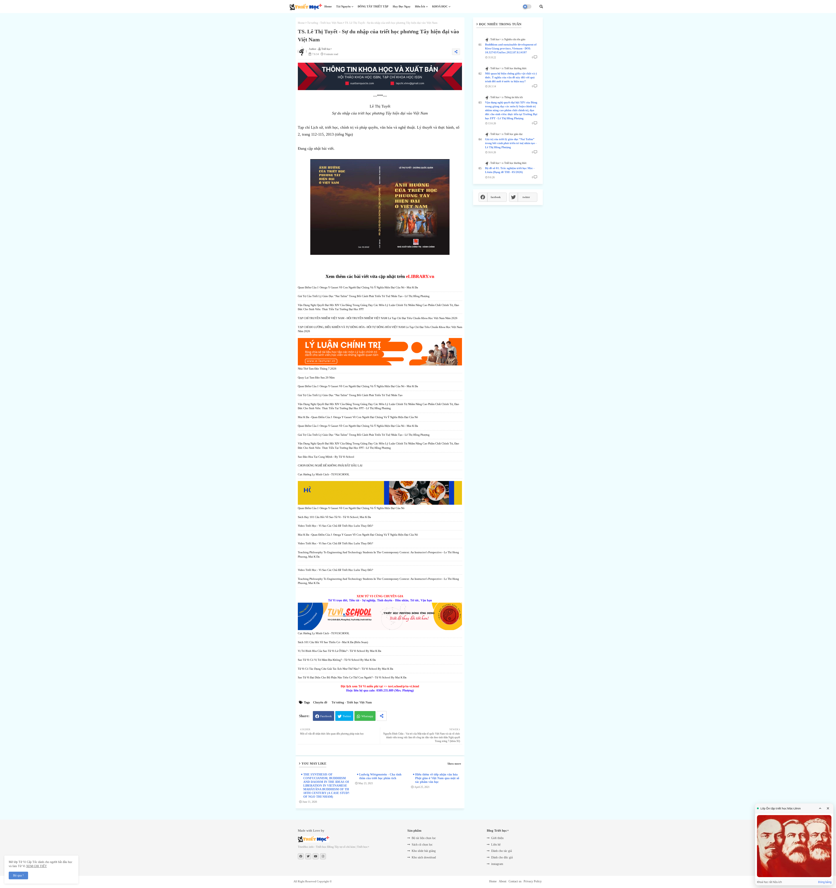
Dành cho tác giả (501, 851)
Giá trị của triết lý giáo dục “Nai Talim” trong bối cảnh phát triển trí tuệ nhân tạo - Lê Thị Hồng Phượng (364, 296)
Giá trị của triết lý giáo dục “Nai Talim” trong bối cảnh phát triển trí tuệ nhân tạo (350, 395)
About (502, 881)
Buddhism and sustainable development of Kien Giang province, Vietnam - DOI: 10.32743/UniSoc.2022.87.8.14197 (510, 48)
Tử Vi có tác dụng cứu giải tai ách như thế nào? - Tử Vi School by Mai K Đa (345, 668)
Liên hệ (496, 844)
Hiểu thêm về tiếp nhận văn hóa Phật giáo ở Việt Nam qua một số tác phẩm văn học (437, 778)
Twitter (347, 716)
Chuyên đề (320, 702)
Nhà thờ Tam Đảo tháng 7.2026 (317, 368)
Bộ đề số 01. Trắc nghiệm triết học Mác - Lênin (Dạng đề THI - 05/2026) (509, 170)
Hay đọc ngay (402, 6)
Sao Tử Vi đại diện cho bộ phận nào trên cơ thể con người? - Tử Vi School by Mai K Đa (352, 677)
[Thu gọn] (820, 808)
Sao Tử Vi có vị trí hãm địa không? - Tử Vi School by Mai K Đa (337, 659)
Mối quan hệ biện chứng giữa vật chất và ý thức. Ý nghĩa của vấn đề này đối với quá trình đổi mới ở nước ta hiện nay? (511, 77)
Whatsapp (367, 716)
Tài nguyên (343, 6)
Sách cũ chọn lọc (422, 844)
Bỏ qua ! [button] (18, 875)
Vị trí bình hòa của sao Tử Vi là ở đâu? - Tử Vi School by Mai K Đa (339, 651)
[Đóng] (827, 808)
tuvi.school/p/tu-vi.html (403, 686)
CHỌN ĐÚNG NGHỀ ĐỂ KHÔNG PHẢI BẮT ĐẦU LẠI (330, 465)
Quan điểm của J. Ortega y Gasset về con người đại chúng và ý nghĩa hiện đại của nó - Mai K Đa (358, 287)
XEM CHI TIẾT (36, 866)
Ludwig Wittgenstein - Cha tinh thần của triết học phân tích (380, 776)
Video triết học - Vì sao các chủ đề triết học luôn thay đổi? (335, 525)
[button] (541, 6)
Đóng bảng (824, 882)
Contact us (515, 881)
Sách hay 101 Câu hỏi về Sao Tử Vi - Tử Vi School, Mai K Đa (334, 517)
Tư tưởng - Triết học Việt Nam (324, 22)
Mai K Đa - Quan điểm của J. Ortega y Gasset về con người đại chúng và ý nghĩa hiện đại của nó (358, 417)
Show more (454, 763)
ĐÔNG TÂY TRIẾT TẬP (373, 6)
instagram (497, 864)
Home (328, 6)
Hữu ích (420, 6)
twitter (526, 197)
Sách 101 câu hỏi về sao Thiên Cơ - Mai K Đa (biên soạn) (333, 642)
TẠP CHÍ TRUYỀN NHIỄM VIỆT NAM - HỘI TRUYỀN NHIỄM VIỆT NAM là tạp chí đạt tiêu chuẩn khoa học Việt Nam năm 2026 (377, 318)
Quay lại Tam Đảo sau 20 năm (316, 377)
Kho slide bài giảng (424, 851)
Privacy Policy (533, 881)
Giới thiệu (497, 838)
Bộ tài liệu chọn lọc (424, 838)
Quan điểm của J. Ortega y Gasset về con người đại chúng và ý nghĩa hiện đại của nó (351, 508)
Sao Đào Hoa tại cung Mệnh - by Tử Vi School (326, 456)
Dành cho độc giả (502, 857)
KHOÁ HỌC (440, 6)
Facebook (326, 716)
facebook (496, 197)
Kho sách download (424, 857)
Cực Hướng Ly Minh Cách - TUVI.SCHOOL (323, 474)
